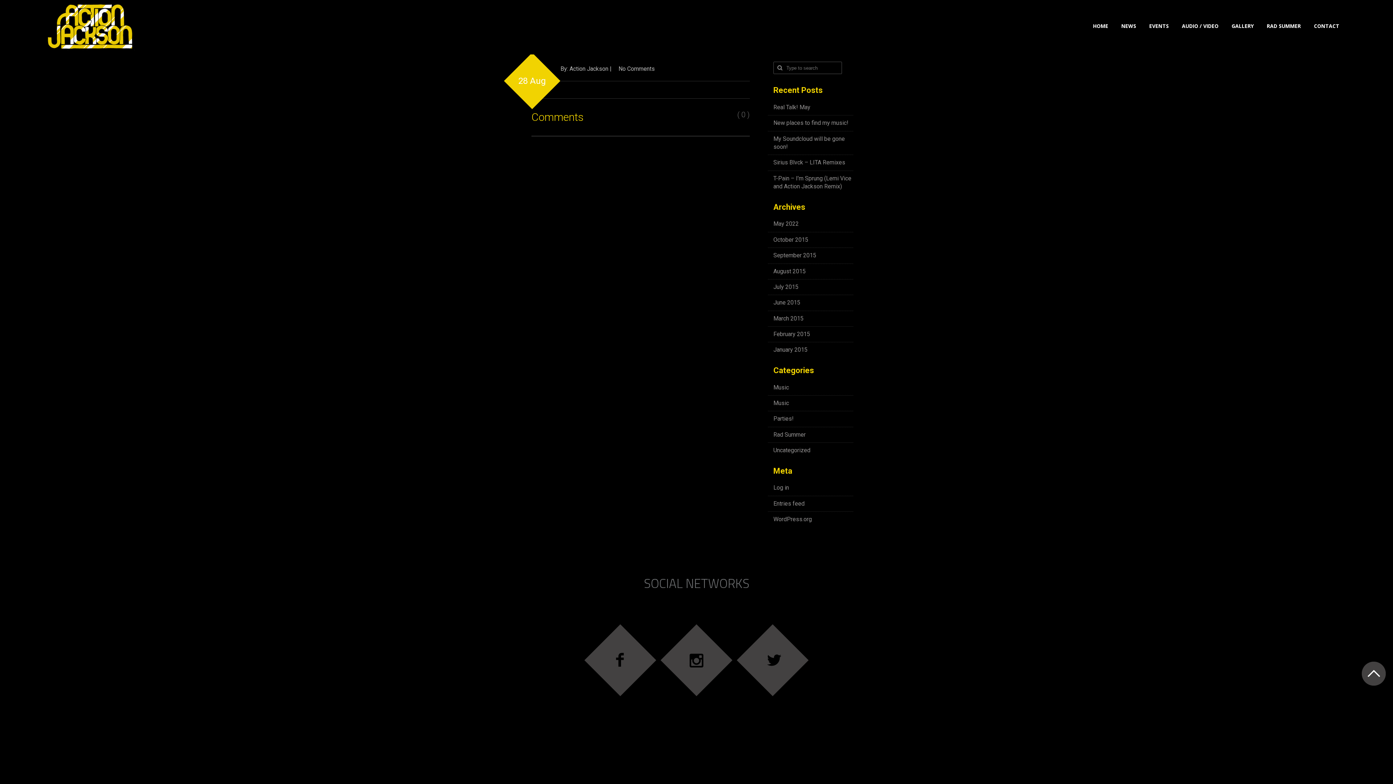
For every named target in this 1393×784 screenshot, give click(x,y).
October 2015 (790, 239)
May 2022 (786, 223)
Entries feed (789, 503)
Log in (781, 487)
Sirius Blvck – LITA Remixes (809, 162)
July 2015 (785, 286)
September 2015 (794, 255)
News (1128, 26)
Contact (1326, 26)
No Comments (637, 68)
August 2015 (789, 271)
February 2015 (791, 334)
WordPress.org (792, 519)
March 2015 (788, 318)
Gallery (1243, 26)
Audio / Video (1200, 26)
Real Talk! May (791, 107)
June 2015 (786, 302)
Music (781, 387)
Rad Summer (1284, 26)
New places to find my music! (810, 122)
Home (1100, 26)
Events (1159, 26)
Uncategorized (791, 450)
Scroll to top (1373, 673)
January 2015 (790, 349)
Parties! (783, 418)
